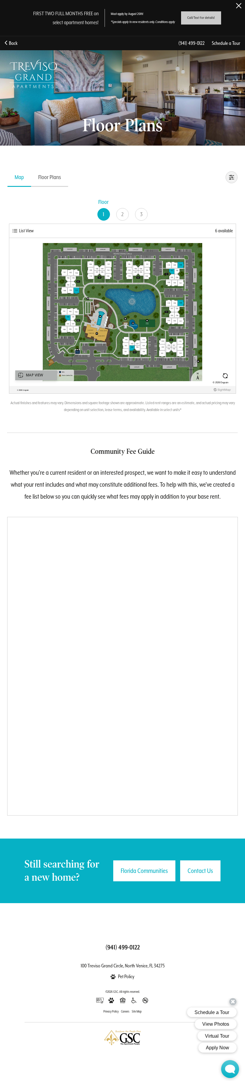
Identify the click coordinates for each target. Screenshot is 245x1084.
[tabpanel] (122, 304)
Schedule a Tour (226, 43)
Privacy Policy (111, 1011)
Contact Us (200, 870)
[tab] (19, 177)
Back (12, 43)
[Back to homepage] (33, 74)
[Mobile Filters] (232, 177)
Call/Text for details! (201, 18)
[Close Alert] (238, 5)
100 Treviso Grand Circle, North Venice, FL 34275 (123, 966)
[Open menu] (229, 74)
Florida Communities (144, 870)
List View (26, 230)
